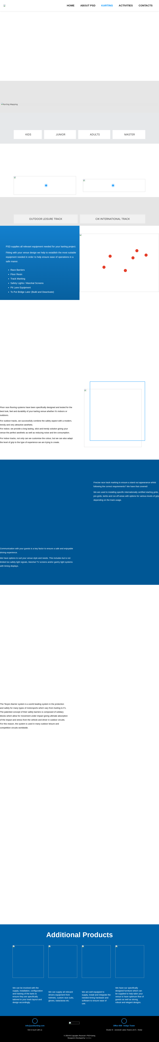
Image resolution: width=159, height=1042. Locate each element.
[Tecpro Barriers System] (133, 257)
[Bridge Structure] (110, 256)
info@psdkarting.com (34, 1026)
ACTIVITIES (126, 5)
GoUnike (88, 1038)
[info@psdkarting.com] (35, 1021)
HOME (70, 5)
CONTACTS (146, 5)
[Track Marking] (145, 255)
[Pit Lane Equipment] (136, 250)
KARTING (107, 5)
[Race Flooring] (125, 270)
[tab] (28, 134)
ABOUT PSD (87, 5)
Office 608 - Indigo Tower (124, 1026)
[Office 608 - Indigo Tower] (124, 1021)
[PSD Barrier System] (103, 267)
